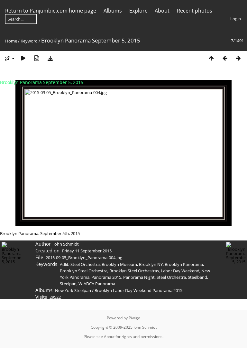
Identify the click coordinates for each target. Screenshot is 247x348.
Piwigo (134, 318)
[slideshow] (23, 58)
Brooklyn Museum (119, 264)
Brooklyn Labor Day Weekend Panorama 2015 (138, 290)
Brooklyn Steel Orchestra (83, 271)
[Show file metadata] (36, 58)
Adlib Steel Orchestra (80, 264)
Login (235, 19)
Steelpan (68, 284)
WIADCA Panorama (96, 284)
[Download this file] (50, 58)
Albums (113, 10)
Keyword (29, 41)
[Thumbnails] (211, 58)
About (162, 10)
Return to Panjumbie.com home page (50, 10)
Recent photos (194, 10)
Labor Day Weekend (180, 271)
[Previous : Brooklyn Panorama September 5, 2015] (225, 58)
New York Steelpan (73, 290)
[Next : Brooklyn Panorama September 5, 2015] (238, 58)
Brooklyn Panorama (184, 264)
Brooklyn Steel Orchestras (134, 271)
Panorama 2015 (106, 277)
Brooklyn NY (151, 264)
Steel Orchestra (171, 277)
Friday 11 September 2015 (87, 251)
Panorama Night (139, 277)
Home (11, 41)
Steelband (197, 277)
